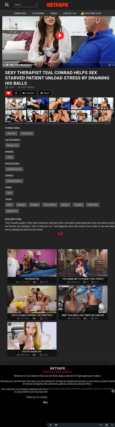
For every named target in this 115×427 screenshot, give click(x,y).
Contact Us (69, 13)
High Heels (92, 205)
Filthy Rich (11, 133)
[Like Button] (8, 93)
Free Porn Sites (93, 13)
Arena (53, 13)
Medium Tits (12, 145)
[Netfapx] (57, 5)
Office (9, 157)
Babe (9, 205)
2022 (9, 193)
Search (7, 5)
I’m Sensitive (32, 279)
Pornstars (20, 13)
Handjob (78, 205)
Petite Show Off (32, 351)
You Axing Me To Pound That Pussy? (83, 279)
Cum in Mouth (49, 205)
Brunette (34, 205)
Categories (38, 13)
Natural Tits (12, 211)
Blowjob (21, 205)
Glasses (65, 205)
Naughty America (14, 169)
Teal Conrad (27, 133)
